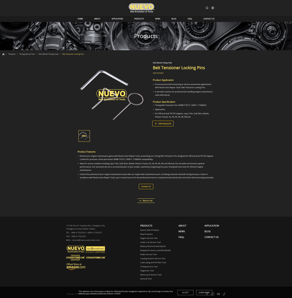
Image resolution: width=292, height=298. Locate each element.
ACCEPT (185, 292)
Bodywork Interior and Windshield (155, 250)
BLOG (174, 19)
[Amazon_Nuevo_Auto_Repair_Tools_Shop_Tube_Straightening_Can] (76, 270)
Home (3, 54)
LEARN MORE (204, 292)
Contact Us (146, 186)
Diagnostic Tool (147, 270)
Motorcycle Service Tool (150, 274)
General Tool (146, 278)
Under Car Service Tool (150, 242)
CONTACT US (208, 19)
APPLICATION (117, 19)
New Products (146, 234)
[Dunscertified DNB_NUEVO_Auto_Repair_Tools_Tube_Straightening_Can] (95, 252)
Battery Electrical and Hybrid (153, 246)
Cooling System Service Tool (152, 258)
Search (207, 8)
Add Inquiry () (164, 123)
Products (11, 54)
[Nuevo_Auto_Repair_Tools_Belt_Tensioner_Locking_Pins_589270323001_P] (112, 95)
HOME (80, 19)
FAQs (190, 19)
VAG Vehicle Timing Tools (48, 54)
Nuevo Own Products (149, 230)
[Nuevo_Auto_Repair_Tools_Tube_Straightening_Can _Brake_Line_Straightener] (86, 261)
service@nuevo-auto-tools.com (86, 240)
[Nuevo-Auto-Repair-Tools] (141, 7)
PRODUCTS (139, 19)
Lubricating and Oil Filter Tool (153, 262)
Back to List (148, 200)
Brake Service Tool (148, 254)
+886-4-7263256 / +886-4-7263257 (86, 232)
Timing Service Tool (27, 54)
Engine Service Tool (148, 238)
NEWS (157, 19)
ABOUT (97, 19)
